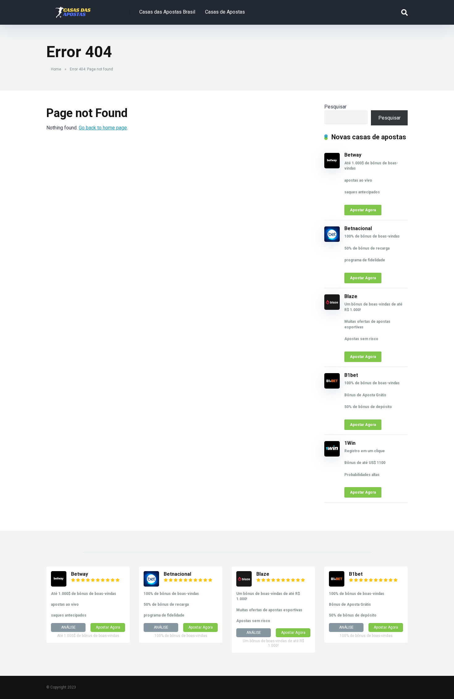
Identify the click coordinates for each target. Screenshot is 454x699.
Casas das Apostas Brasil (167, 12)
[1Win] (332, 455)
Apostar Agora (363, 210)
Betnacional (358, 228)
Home (56, 69)
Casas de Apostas (225, 12)
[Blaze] (332, 308)
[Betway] (332, 167)
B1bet (351, 375)
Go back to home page (103, 128)
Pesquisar (335, 107)
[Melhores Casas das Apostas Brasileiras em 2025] (73, 10)
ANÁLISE (68, 627)
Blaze (350, 296)
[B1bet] (332, 387)
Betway (352, 155)
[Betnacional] (332, 240)
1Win (349, 443)
